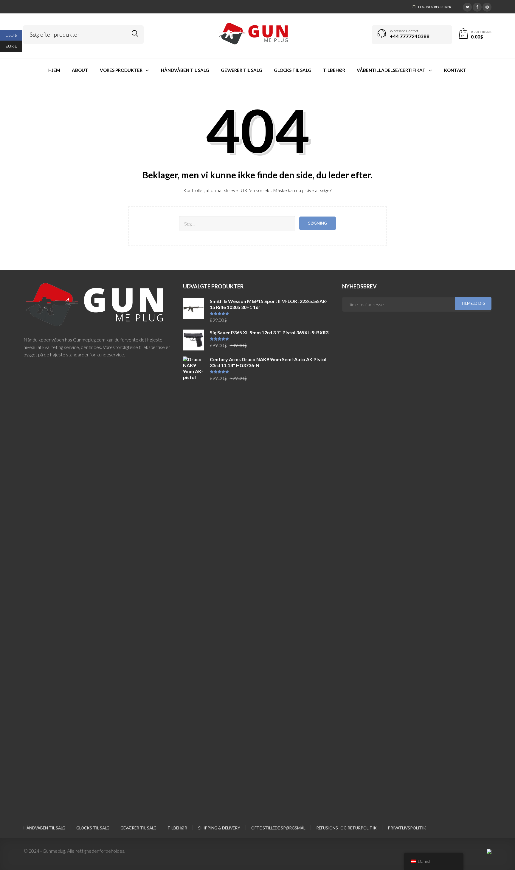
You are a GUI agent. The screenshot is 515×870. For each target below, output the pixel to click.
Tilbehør (177, 828)
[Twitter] (467, 6)
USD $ (13, 35)
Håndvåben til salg (44, 828)
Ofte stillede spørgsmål (278, 828)
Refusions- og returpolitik (346, 828)
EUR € (14, 46)
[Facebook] (477, 6)
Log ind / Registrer (434, 7)
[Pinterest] (487, 6)
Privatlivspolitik (407, 828)
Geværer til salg (138, 828)
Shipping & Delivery (219, 828)
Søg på (135, 33)
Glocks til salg (92, 828)
